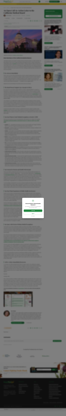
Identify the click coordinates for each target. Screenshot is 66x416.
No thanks (33, 216)
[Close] (42, 199)
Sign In (33, 213)
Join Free (33, 210)
